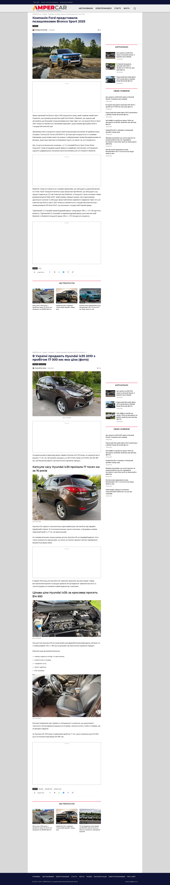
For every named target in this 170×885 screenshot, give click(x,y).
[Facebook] (50, 272)
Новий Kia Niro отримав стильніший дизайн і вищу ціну (65, 307)
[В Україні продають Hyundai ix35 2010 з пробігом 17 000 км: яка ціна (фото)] (110, 66)
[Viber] (68, 272)
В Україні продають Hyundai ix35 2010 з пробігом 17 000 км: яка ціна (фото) (125, 67)
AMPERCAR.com (36, 14)
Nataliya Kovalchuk (41, 30)
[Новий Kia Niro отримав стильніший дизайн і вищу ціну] (67, 295)
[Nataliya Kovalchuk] (33, 30)
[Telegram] (63, 272)
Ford (40, 268)
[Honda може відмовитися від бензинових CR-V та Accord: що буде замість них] (90, 295)
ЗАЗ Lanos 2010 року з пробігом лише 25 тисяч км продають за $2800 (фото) (42, 307)
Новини (44, 14)
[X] (54, 272)
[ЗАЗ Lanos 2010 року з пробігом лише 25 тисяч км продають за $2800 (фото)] (43, 295)
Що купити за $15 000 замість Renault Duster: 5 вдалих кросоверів (125, 55)
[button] (135, 8)
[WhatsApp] (59, 272)
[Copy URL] (72, 272)
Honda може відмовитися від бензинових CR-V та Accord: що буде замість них (89, 307)
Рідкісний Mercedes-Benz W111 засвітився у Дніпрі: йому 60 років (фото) (126, 79)
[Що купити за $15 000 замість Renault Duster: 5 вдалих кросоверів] (110, 55)
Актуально (36, 302)
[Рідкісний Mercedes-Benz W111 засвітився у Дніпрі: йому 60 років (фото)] (110, 79)
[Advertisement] (67, 98)
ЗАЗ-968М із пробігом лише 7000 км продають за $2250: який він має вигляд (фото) (121, 122)
